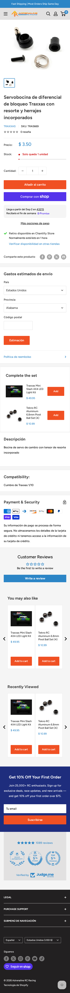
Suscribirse (35, 820)
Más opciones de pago (35, 223)
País (6, 282)
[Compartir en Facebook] (42, 256)
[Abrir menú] (5, 13)
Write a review (35, 578)
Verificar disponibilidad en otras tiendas (34, 244)
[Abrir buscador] (48, 14)
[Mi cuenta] (55, 14)
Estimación (16, 340)
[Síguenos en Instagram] (20, 958)
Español (10, 940)
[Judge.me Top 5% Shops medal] (60, 858)
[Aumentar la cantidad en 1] (42, 171)
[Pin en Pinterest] (49, 256)
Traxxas (10, 126)
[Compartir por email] (63, 256)
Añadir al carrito (35, 184)
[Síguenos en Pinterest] (27, 958)
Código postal (13, 317)
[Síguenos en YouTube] (34, 958)
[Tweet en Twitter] (56, 256)
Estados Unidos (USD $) (40, 940)
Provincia (9, 299)
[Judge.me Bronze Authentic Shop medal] (42, 858)
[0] (63, 14)
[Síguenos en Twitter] (13, 958)
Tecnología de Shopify (16, 985)
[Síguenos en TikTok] (41, 958)
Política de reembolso (17, 357)
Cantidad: (10, 171)
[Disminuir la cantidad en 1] (23, 171)
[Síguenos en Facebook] (6, 958)
